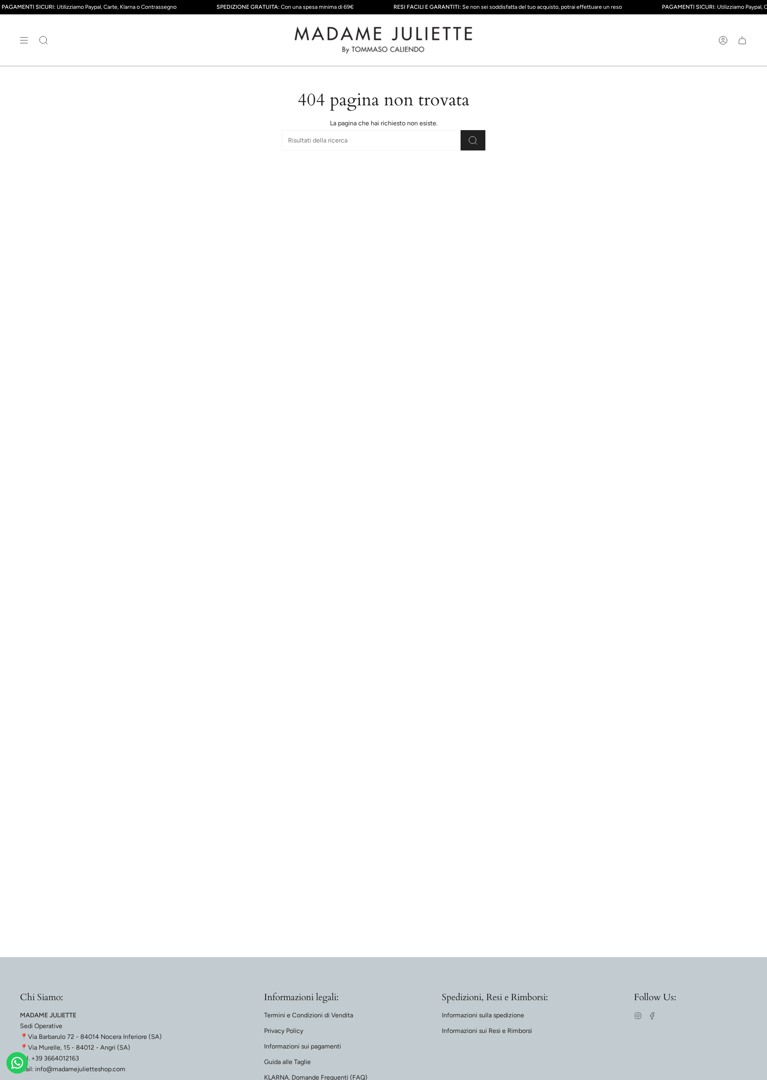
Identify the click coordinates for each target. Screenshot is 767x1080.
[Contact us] (17, 1063)
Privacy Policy (283, 1031)
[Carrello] (742, 40)
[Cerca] (473, 140)
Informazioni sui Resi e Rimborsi (487, 1031)
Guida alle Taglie (287, 1062)
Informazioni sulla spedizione (483, 1015)
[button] (43, 40)
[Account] (723, 40)
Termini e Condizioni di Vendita (308, 1015)
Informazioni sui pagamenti (302, 1046)
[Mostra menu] (24, 40)
